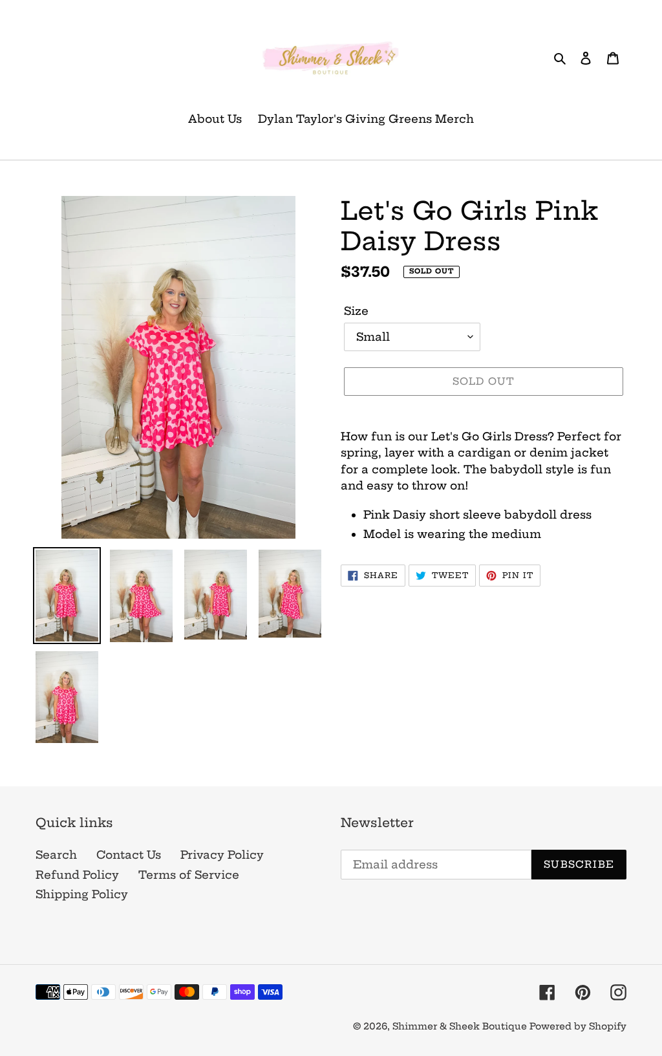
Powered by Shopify (577, 1026)
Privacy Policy (222, 854)
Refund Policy (77, 874)
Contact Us (128, 854)
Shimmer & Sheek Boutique (460, 1026)
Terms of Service (188, 874)
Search (56, 854)
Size (356, 311)
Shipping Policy (82, 894)
